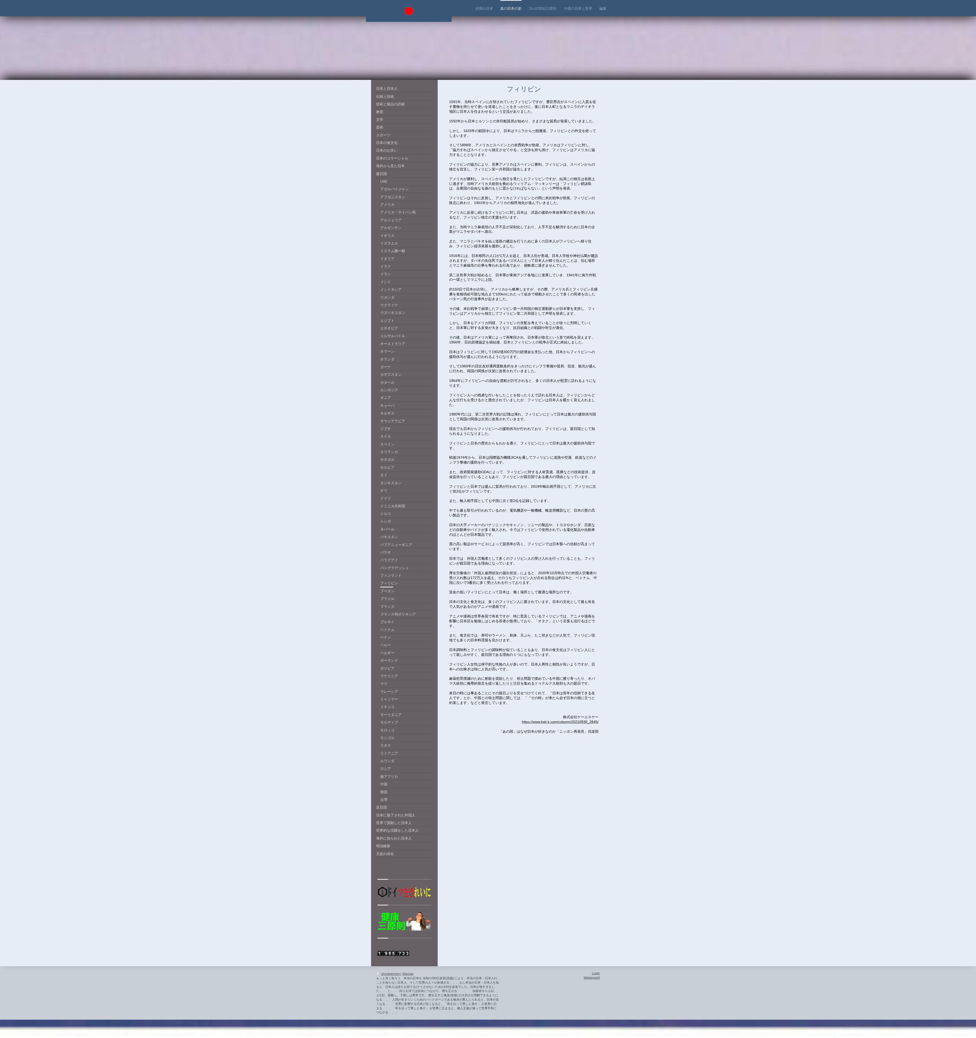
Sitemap (408, 974)
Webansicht (592, 977)
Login (596, 973)
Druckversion (391, 974)
